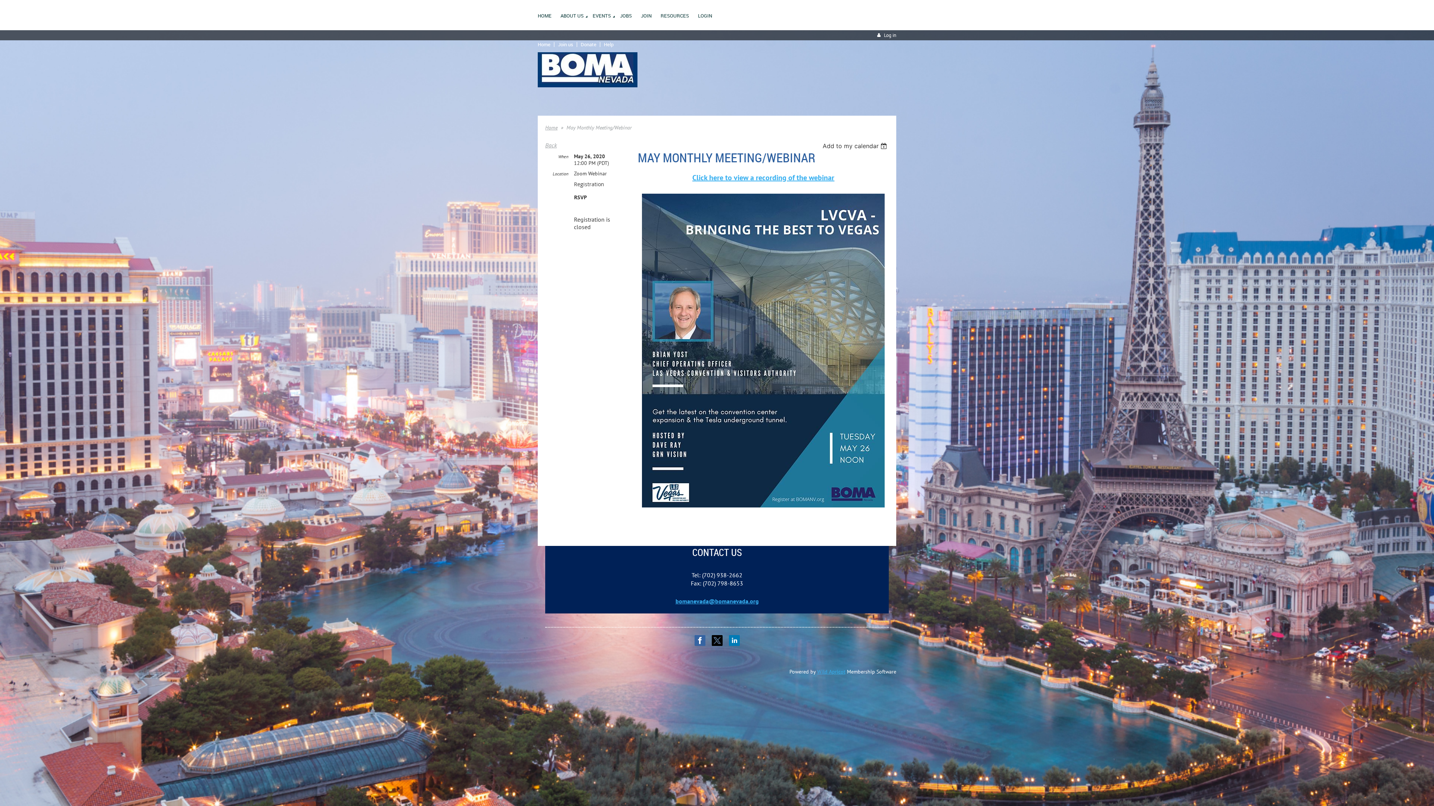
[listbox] (856, 145)
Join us (565, 44)
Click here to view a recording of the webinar (763, 177)
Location (560, 173)
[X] (717, 640)
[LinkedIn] (734, 640)
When (563, 156)
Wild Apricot (831, 671)
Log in (890, 35)
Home (544, 44)
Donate (588, 44)
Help (609, 44)
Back (551, 145)
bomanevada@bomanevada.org (717, 601)
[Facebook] (700, 640)
